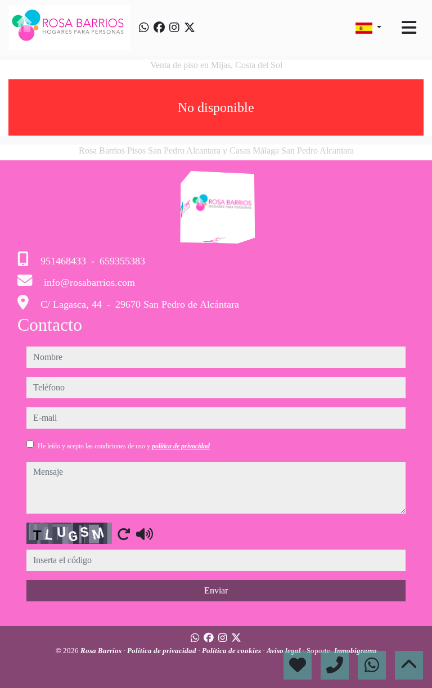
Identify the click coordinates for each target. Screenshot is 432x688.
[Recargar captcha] (123, 534)
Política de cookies (232, 650)
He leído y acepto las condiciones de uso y (124, 446)
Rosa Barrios (101, 650)
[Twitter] (189, 27)
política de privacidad (181, 446)
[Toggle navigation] (409, 27)
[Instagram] (174, 27)
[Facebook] (159, 27)
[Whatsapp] (144, 27)
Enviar (216, 590)
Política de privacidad (162, 650)
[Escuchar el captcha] (145, 534)
